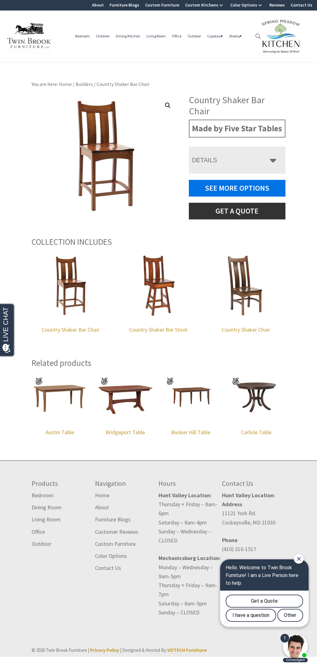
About (98, 5)
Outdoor (194, 36)
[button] (167, 105)
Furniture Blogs (124, 5)
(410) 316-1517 (239, 549)
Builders (84, 84)
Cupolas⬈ (215, 36)
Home (102, 495)
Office (176, 36)
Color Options (243, 5)
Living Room (156, 36)
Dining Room (47, 507)
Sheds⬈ (235, 36)
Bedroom (82, 36)
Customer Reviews (116, 531)
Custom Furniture (162, 5)
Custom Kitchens (201, 5)
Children (103, 36)
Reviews (277, 5)
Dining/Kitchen (128, 36)
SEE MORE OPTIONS (237, 188)
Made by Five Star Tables (237, 128)
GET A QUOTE (236, 211)
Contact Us (301, 5)
